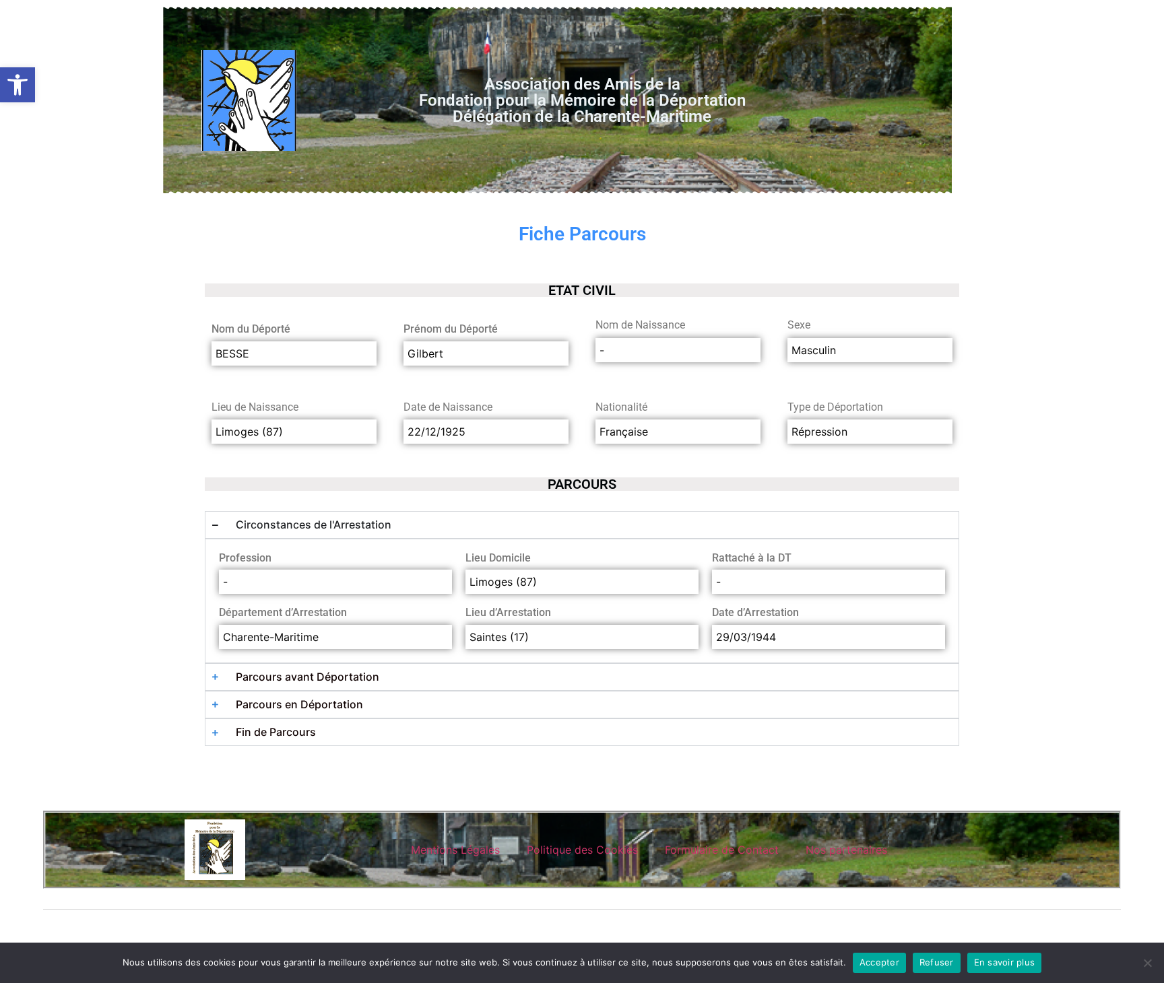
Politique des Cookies (582, 849)
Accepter (879, 962)
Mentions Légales (455, 849)
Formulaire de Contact (722, 849)
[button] (17, 84)
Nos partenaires (846, 849)
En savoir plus (1004, 962)
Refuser (936, 962)
